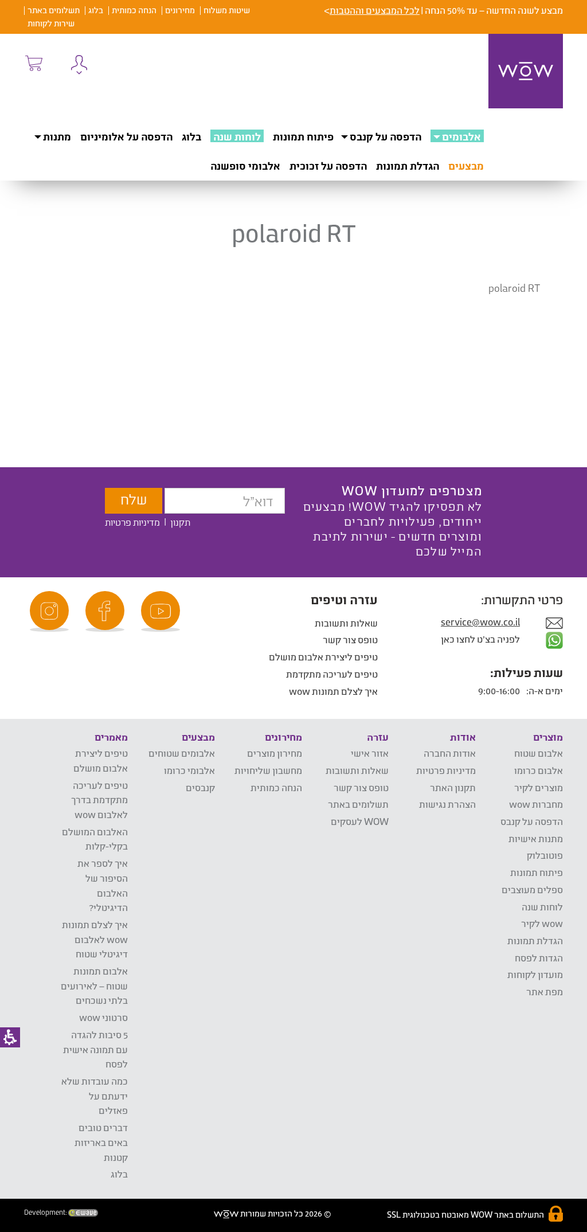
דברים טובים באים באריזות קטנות (101, 1142)
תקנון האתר (453, 787)
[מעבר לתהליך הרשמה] (33, 63)
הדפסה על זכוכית (328, 166)
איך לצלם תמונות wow (333, 691)
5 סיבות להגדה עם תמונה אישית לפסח (95, 1049)
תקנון (180, 521)
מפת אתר (544, 991)
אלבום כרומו (538, 770)
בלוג (95, 10)
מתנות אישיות (535, 838)
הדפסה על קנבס (385, 136)
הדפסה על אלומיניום (126, 136)
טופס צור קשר (350, 639)
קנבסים (200, 787)
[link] (162, 611)
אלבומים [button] (461, 136)
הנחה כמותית (134, 10)
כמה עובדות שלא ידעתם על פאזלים (94, 1095)
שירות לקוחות (51, 23)
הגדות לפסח (539, 958)
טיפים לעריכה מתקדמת (332, 674)
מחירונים (180, 10)
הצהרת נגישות (447, 804)
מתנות (57, 136)
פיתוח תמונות (303, 136)
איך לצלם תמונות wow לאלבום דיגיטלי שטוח (95, 939)
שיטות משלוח (227, 10)
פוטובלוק (545, 855)
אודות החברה (450, 753)
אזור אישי (370, 753)
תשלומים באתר (54, 10)
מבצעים (466, 166)
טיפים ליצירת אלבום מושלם (323, 657)
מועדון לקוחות (535, 974)
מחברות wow (536, 804)
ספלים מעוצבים (532, 889)
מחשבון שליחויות (268, 770)
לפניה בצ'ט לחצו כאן (481, 639)
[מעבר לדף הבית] (525, 71)
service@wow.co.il (480, 622)
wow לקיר (542, 923)
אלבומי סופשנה (245, 166)
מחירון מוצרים (274, 753)
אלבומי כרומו (189, 770)
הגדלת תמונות (407, 166)
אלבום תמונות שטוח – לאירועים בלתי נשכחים (94, 985)
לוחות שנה (237, 136)
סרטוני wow (103, 1017)
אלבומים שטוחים (181, 753)
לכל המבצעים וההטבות (375, 10)
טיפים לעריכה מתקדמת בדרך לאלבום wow (99, 799)
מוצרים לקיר (538, 787)
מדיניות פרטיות (132, 521)
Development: (46, 1212)
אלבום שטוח (538, 753)
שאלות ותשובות (346, 623)
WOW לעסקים (360, 821)
